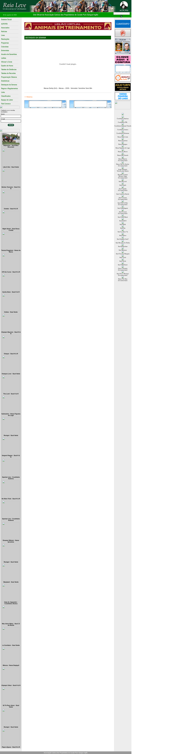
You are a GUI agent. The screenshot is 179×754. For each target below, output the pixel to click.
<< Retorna (28, 97)
